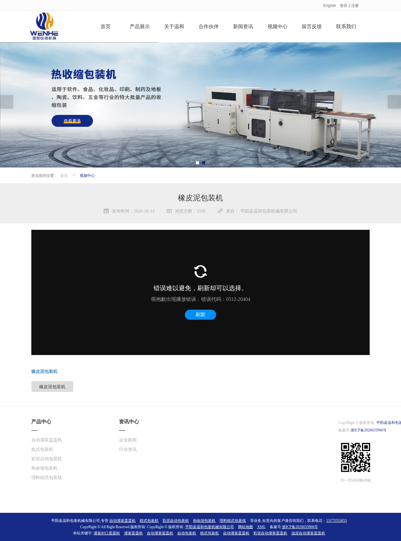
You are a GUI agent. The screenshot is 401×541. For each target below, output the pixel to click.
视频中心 (278, 26)
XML (261, 527)
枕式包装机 (42, 449)
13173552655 (336, 520)
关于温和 (174, 26)
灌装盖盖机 (133, 533)
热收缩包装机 (44, 468)
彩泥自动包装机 (46, 458)
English (329, 5)
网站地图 (245, 527)
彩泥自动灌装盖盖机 (270, 533)
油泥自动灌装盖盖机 (308, 533)
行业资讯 (128, 449)
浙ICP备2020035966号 (369, 430)
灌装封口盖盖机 (107, 533)
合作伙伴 (209, 26)
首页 (106, 26)
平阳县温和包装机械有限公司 (209, 527)
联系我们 (346, 26)
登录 (343, 5)
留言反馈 (312, 26)
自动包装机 (186, 533)
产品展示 (140, 26)
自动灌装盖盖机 (46, 440)
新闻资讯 (243, 26)
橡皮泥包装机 (52, 386)
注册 (355, 5)
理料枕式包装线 (46, 477)
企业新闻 (128, 440)
